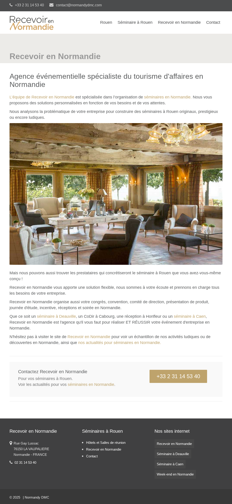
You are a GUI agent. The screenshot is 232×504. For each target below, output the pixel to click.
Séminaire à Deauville (173, 454)
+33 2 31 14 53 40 (178, 376)
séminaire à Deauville (56, 316)
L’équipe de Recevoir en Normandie (42, 97)
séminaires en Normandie (91, 384)
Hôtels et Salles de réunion (106, 442)
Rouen (106, 22)
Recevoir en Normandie (179, 22)
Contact (213, 22)
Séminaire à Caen (170, 464)
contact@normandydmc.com (78, 5)
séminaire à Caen (190, 316)
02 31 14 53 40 (25, 462)
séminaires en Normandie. (168, 97)
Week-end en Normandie (175, 474)
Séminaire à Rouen (135, 22)
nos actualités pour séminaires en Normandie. (119, 342)
